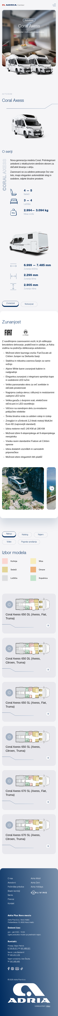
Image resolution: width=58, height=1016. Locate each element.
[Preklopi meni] (54, 5)
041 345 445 (15, 961)
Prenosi (11, 899)
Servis (10, 895)
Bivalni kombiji (14, 891)
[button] (6, 488)
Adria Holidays (37, 887)
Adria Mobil (36, 879)
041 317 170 (15, 955)
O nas (10, 879)
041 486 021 (25, 948)
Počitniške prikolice (16, 887)
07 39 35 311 (13, 948)
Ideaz (48, 1006)
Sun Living (35, 891)
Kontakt (11, 904)
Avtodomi (29, 20)
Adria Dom (35, 883)
